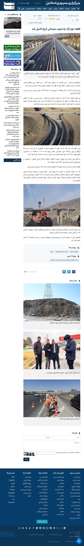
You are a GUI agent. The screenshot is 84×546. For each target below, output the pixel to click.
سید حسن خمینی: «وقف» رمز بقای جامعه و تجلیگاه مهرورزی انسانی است (11, 109)
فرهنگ (39, 8)
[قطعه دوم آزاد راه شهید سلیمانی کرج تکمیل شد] (51, 52)
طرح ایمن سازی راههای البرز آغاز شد (69, 419)
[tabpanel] (12, 28)
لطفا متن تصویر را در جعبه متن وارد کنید (68, 453)
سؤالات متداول (75, 486)
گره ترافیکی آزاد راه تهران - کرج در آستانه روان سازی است (63, 373)
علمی (22, 8)
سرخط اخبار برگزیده (60, 482)
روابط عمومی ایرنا (75, 493)
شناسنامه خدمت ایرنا (75, 498)
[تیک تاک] (29, 528)
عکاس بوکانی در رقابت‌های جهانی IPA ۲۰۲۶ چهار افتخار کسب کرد (11, 75)
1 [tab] (12, 14)
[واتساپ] (19, 528)
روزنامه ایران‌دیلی (26, 490)
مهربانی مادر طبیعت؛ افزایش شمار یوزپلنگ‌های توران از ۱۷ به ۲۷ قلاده (11, 153)
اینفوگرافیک (43, 499)
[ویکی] (22, 528)
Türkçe (12, 490)
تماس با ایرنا (76, 480)
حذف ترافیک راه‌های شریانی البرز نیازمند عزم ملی (64, 260)
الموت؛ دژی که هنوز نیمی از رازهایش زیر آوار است (13, 32)
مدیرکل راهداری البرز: (74, 371)
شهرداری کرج (74, 251)
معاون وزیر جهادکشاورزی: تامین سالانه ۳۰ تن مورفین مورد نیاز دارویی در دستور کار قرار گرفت (11, 100)
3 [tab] (8, 14)
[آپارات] (54, 528)
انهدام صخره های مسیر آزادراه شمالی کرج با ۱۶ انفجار (65, 323)
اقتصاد (61, 8)
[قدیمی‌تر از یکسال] (51, 302)
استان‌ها (40, 16)
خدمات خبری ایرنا (75, 518)
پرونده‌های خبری (58, 477)
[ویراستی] (36, 528)
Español (11, 493)
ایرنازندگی (28, 477)
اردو (13, 499)
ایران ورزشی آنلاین (27, 494)
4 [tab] (5, 14)
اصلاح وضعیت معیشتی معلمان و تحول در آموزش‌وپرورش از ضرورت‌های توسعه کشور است (12, 143)
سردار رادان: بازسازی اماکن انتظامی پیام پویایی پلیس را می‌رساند (11, 125)
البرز (35, 16)
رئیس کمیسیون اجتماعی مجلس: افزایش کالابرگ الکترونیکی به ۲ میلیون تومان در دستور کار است (12, 90)
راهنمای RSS (76, 490)
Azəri (13, 486)
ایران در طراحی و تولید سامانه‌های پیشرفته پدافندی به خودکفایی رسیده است (12, 133)
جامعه (45, 8)
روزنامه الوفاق (27, 483)
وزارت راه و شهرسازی (62, 251)
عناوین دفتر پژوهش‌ (60, 507)
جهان (50, 8)
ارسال (26, 459)
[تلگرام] (64, 528)
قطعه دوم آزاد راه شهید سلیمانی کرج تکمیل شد (56, 29)
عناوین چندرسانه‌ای (60, 513)
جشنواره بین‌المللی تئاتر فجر (42, 513)
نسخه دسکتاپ (42, 521)
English (12, 480)
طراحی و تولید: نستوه (74, 537)
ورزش (55, 8)
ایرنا (62, 3)
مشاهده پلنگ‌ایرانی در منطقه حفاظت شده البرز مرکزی (12, 117)
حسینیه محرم (43, 508)
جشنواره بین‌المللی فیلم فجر (42, 488)
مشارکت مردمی (75, 505)
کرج (52, 251)
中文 (13, 477)
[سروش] (40, 528)
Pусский (12, 496)
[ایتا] (43, 528)
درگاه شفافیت (76, 502)
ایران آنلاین (27, 486)
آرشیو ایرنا (77, 483)
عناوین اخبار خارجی (60, 500)
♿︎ (79, 541)
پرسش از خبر (43, 496)
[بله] (50, 528)
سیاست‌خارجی (30, 8)
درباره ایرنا (77, 477)
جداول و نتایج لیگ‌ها (43, 504)
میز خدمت (77, 508)
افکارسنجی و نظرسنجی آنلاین (42, 479)
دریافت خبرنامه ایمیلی (75, 513)
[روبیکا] (57, 528)
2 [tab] (10, 14)
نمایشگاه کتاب (43, 492)
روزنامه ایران (27, 480)
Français (11, 502)
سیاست (67, 8)
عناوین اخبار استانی (60, 494)
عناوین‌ (73, 8)
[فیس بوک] (33, 528)
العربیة (13, 483)
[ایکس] (61, 528)
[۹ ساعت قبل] (12, 23)
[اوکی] (26, 528)
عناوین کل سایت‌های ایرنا (59, 488)
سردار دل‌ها (43, 483)
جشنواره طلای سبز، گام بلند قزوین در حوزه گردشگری (12, 82)
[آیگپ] (47, 528)
